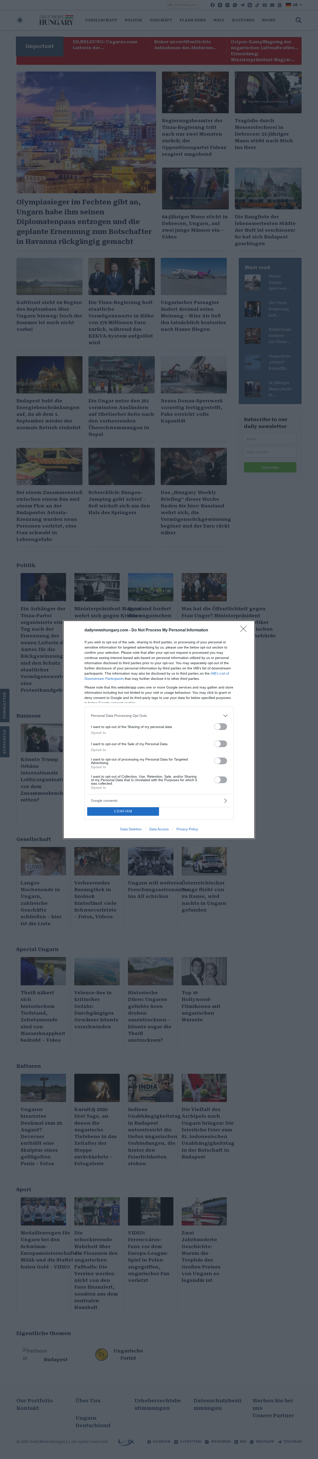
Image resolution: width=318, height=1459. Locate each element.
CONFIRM (123, 811)
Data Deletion (131, 829)
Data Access (159, 829)
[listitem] (159, 715)
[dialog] (159, 730)
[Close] (245, 630)
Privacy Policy (187, 829)
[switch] (220, 726)
